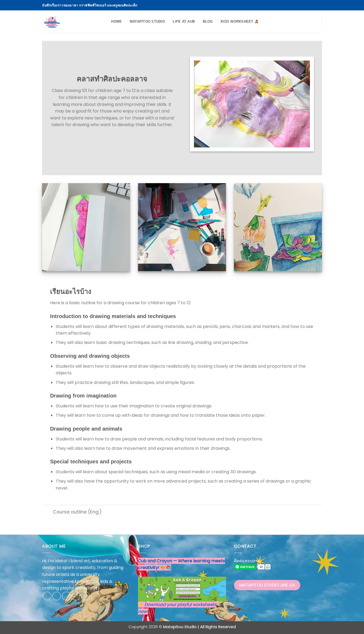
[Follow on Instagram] (299, 5)
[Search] (105, 22)
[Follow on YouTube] (319, 5)
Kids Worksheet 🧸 (240, 21)
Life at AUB (184, 21)
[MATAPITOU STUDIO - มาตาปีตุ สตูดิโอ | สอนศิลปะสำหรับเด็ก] (68, 21)
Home (116, 21)
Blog (208, 21)
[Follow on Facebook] (293, 5)
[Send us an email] (309, 5)
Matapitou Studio (147, 21)
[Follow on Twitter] (304, 5)
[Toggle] (47, 512)
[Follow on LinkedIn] (314, 5)
